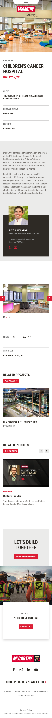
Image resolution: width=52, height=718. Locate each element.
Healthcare (9, 128)
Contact (8, 691)
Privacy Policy (26, 710)
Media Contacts (22, 691)
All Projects (11, 381)
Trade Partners (40, 691)
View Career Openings (26, 556)
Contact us (26, 626)
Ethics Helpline (26, 695)
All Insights (11, 451)
